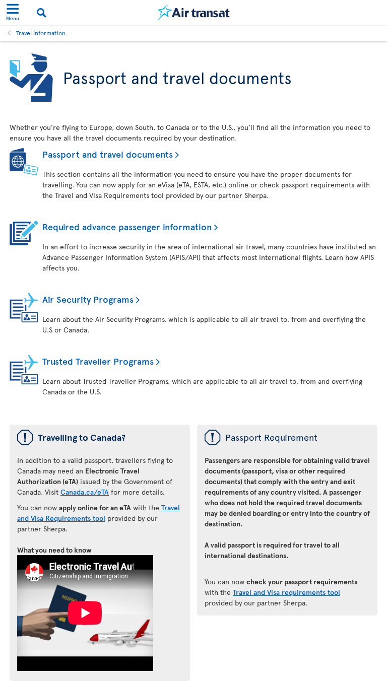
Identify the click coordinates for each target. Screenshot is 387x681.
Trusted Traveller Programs (98, 361)
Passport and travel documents (107, 154)
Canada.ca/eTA (84, 492)
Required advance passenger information (127, 226)
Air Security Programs (88, 299)
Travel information (41, 33)
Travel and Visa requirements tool (286, 592)
